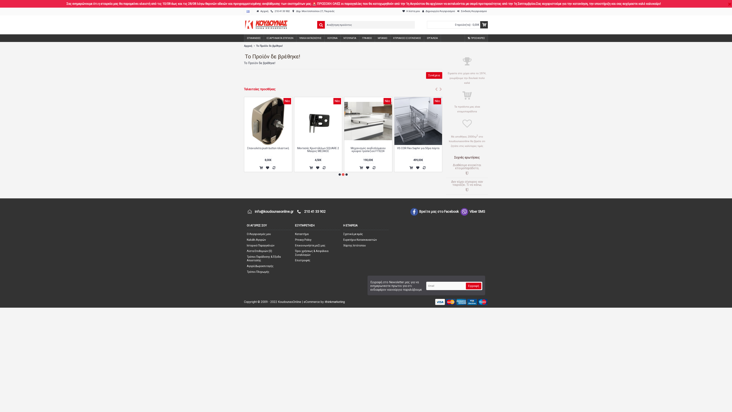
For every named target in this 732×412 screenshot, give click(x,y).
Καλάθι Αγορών (256, 239)
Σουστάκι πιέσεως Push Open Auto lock (268, 150)
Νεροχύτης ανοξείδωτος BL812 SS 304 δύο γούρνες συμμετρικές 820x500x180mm (418, 151)
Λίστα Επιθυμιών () (259, 251)
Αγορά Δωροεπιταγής (260, 266)
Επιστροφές (302, 260)
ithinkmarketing (335, 302)
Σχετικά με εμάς (353, 234)
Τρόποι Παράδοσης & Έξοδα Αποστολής (264, 258)
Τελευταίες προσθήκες (260, 89)
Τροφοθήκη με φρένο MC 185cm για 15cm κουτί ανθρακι (368, 150)
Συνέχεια (434, 75)
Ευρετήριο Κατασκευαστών (360, 239)
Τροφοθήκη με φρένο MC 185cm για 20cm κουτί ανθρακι (318, 150)
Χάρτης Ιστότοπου (354, 245)
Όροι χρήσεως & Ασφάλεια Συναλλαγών (311, 252)
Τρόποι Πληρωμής (258, 271)
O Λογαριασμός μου (259, 234)
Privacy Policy (303, 239)
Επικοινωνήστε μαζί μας (310, 245)
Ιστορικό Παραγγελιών (260, 245)
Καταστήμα (302, 234)
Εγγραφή (473, 286)
